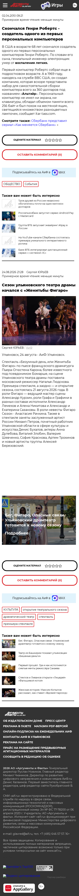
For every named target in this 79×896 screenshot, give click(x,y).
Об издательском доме (22, 721)
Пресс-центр (55, 721)
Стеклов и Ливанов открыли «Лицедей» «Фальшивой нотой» (42, 679)
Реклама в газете (17, 726)
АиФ (29, 347)
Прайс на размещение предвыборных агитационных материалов (34, 749)
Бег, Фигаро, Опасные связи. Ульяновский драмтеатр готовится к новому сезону (35, 520)
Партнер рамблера (56, 877)
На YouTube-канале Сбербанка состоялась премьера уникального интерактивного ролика (44, 240)
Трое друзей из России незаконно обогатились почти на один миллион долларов (40, 203)
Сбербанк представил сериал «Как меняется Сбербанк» (34, 123)
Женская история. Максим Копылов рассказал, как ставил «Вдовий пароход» (42, 691)
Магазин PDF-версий (51, 726)
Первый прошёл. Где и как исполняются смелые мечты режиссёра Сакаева (42, 667)
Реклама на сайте (18, 742)
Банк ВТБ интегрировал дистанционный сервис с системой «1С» (42, 251)
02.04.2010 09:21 (12, 15)
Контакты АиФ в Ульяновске (26, 737)
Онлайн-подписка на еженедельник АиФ (37, 731)
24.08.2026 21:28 (12, 272)
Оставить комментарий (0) (39, 154)
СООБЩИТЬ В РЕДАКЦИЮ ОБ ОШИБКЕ (31, 756)
